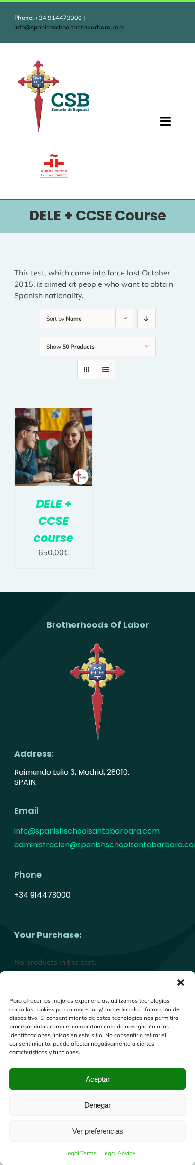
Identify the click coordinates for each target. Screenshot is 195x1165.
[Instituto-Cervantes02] (54, 158)
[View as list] (105, 369)
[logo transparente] (97, 642)
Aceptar (98, 1079)
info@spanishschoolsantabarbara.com (69, 27)
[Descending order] (146, 318)
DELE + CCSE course (53, 521)
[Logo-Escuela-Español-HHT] (54, 61)
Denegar (97, 1105)
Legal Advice (118, 1152)
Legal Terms (80, 1152)
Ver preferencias (97, 1131)
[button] (181, 982)
